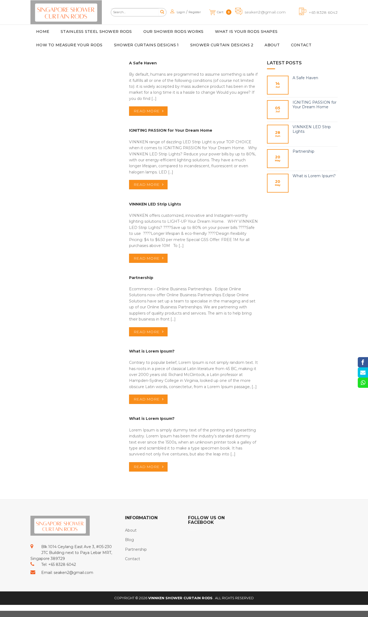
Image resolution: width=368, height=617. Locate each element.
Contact (132, 558)
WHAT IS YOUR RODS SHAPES (246, 31)
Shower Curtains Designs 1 (146, 45)
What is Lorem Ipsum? (314, 176)
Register (195, 12)
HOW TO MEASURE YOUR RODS (69, 45)
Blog (129, 539)
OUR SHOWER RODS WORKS (173, 31)
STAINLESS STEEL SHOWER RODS (96, 31)
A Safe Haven (305, 78)
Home (42, 31)
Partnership (303, 151)
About (131, 530)
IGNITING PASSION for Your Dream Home (314, 104)
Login (181, 12)
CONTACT (301, 45)
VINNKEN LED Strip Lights (312, 129)
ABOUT (272, 45)
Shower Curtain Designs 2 (222, 45)
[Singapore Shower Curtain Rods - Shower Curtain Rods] (66, 12)
